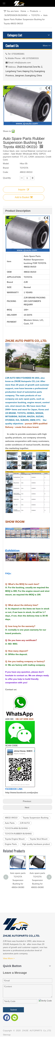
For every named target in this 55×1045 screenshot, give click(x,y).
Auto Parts (10, 823)
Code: (6, 172)
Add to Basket (22, 197)
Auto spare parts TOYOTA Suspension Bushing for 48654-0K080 (18, 880)
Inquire (21, 189)
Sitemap (7, 1034)
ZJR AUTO (25, 823)
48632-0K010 (11, 817)
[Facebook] (6, 1017)
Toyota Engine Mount (14, 839)
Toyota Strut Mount (38, 839)
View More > (9, 958)
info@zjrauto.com (23, 62)
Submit (13, 1009)
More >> (47, 45)
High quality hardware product (36, 844)
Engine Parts (11, 844)
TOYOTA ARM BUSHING (16, 828)
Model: (6, 163)
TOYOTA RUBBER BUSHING (18, 833)
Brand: (6, 168)
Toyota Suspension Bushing (35, 817)
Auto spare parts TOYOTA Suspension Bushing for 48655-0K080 (37, 880)
